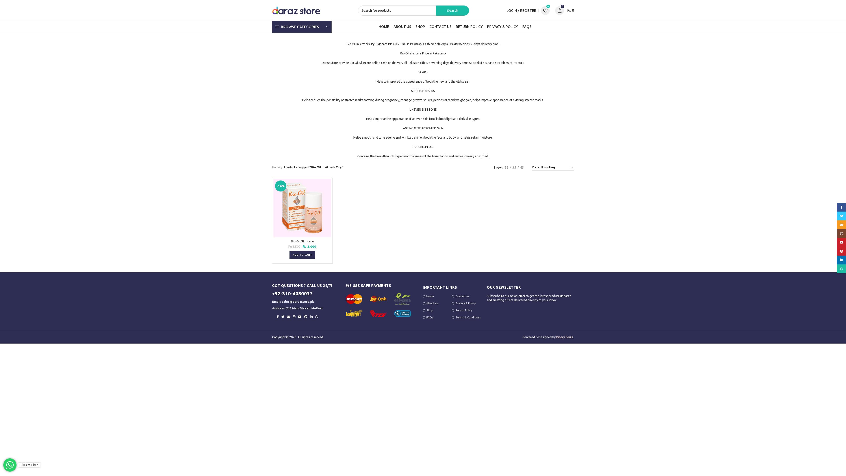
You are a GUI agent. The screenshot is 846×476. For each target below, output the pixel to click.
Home (276, 167)
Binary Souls (564, 337)
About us (432, 303)
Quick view (328, 186)
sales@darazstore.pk (298, 301)
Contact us (462, 296)
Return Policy (464, 310)
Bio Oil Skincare (302, 241)
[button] (302, 255)
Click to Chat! (29, 465)
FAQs (429, 317)
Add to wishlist (328, 196)
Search (452, 11)
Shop (429, 310)
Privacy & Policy (466, 303)
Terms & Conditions (468, 317)
